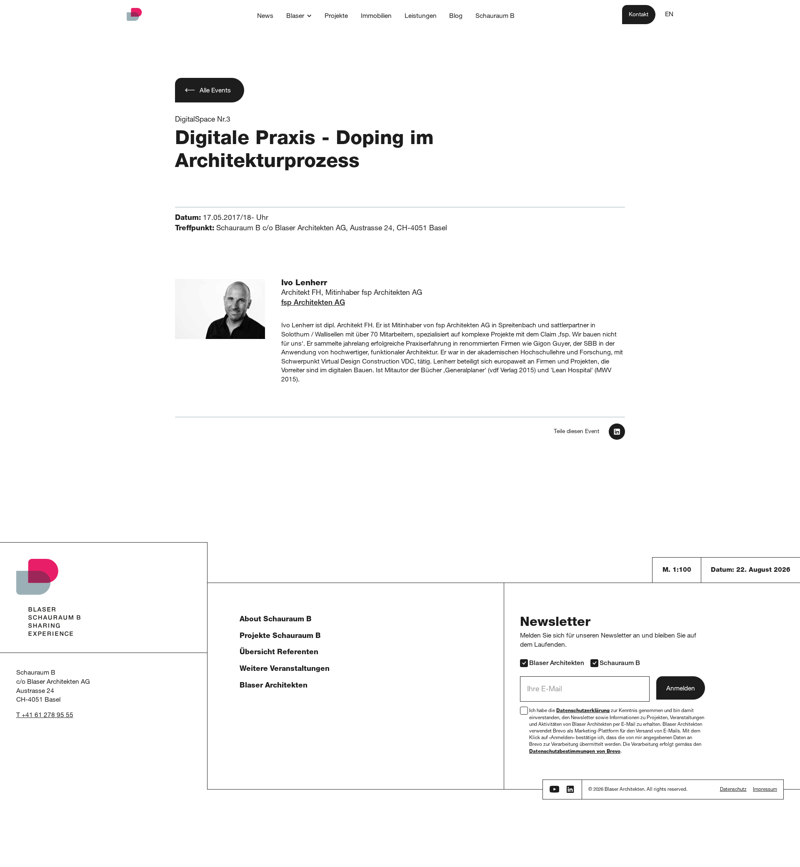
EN (669, 15)
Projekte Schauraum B (280, 636)
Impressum (765, 789)
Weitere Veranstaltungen (285, 669)
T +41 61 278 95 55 (44, 716)
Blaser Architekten (274, 686)
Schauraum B (620, 663)
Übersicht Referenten (279, 652)
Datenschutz (733, 789)
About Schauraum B (276, 619)
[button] (299, 15)
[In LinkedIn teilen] (617, 432)
